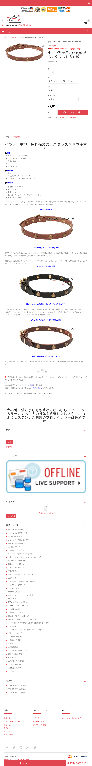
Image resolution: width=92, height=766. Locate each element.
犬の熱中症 (12, 626)
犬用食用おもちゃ (14, 592)
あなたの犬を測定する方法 (71, 718)
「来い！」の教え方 (15, 633)
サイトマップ (8, 731)
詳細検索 (9, 447)
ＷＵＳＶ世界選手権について (18, 529)
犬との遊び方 (13, 599)
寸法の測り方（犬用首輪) (17, 689)
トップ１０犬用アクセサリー (18, 533)
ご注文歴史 (37, 718)
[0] (86, 24)
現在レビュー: (52, 117)
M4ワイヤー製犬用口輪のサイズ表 (20, 554)
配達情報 (7, 718)
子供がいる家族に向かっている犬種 (20, 574)
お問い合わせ (27, 25)
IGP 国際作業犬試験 (15, 637)
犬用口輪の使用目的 (15, 640)
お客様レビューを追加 (68, 117)
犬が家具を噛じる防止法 (16, 664)
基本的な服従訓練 (14, 668)
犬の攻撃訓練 (13, 647)
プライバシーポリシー (12, 721)
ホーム (5, 37)
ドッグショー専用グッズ (16, 585)
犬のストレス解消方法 (16, 661)
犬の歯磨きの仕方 (14, 609)
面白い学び (12, 578)
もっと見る (11, 516)
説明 (7, 137)
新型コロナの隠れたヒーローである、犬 (22, 619)
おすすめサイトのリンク (16, 567)
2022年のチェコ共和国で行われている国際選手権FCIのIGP (28, 623)
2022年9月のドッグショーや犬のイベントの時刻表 (26, 630)
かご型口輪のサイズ (15, 536)
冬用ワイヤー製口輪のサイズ (18, 543)
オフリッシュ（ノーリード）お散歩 (20, 595)
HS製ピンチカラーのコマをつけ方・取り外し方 (24, 557)
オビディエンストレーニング (18, 605)
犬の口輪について (14, 547)
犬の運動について (14, 671)
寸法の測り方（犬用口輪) (17, 692)
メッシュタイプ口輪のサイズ (18, 540)
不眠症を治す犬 (13, 571)
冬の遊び (11, 643)
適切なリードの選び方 (16, 564)
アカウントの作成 (39, 725)
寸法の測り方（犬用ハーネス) (18, 685)
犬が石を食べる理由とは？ (17, 650)
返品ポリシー (8, 725)
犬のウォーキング (14, 588)
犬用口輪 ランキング (16, 612)
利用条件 (7, 728)
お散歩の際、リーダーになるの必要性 (21, 581)
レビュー (27, 137)
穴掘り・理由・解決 (15, 654)
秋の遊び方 (12, 657)
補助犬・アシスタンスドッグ (18, 616)
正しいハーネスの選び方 (16, 561)
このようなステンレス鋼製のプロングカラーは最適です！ (46, 417)
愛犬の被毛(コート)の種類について (20, 602)
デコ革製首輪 (12, 37)
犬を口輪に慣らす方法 (16, 550)
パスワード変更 (38, 721)
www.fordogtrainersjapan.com (16, 759)
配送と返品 (17, 137)
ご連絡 (30, 385)
